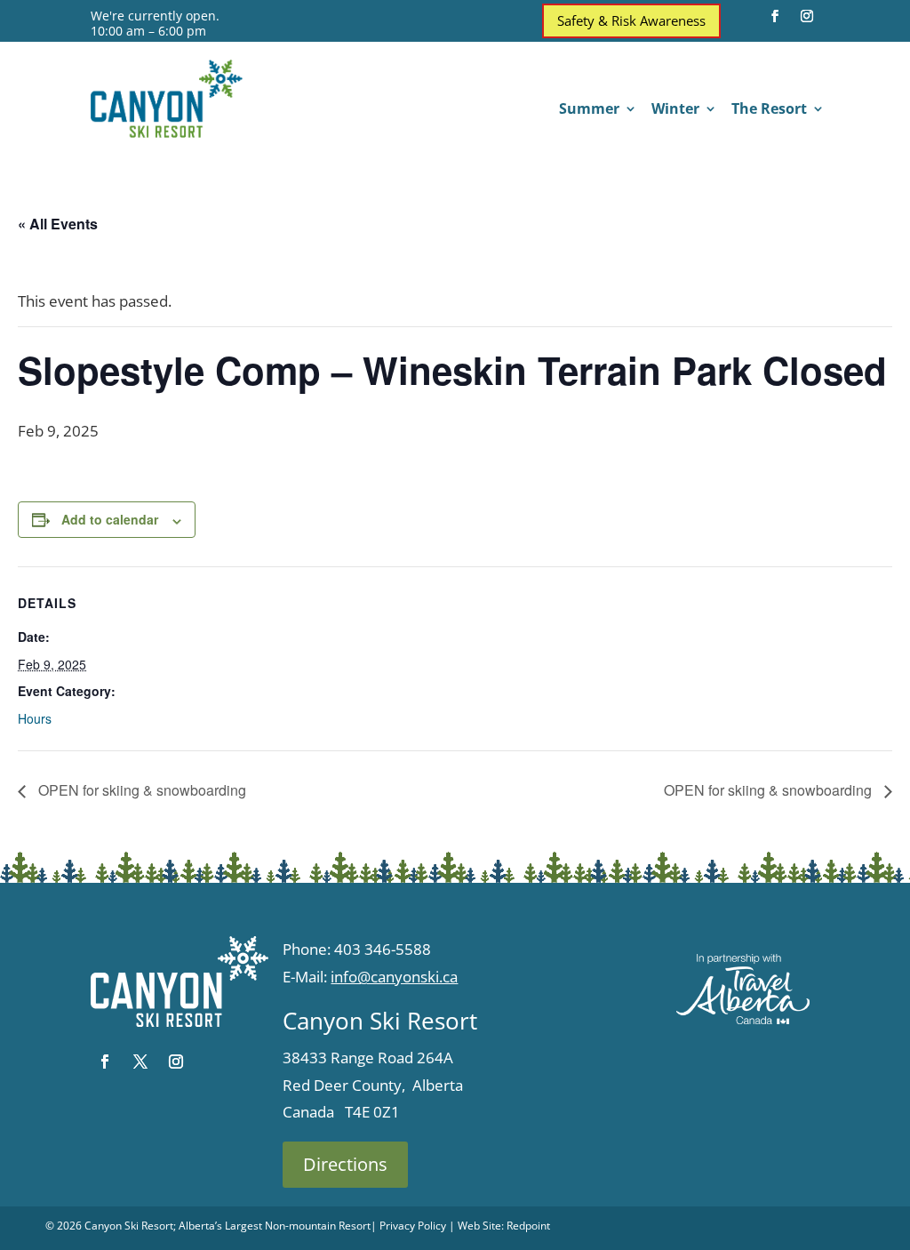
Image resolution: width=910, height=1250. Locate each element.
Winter (675, 110)
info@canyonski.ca (394, 976)
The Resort (769, 110)
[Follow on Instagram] (806, 16)
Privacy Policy (412, 1225)
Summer (589, 110)
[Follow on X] (140, 1061)
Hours (35, 718)
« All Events (58, 223)
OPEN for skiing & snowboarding (140, 790)
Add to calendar (109, 519)
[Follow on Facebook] (774, 16)
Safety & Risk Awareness (631, 20)
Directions (345, 1164)
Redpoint (528, 1225)
